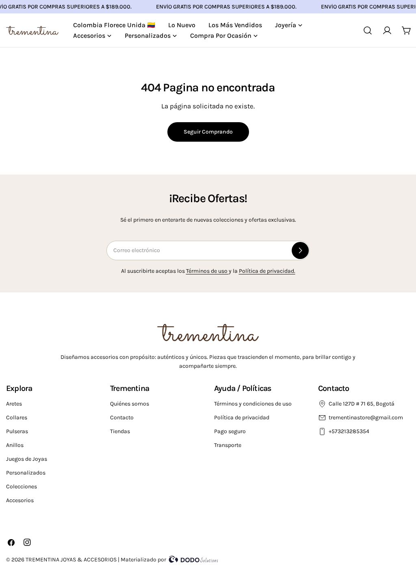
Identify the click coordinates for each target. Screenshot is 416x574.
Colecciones (21, 486)
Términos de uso (207, 271)
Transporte (227, 445)
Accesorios (20, 500)
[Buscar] (368, 30)
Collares (16, 417)
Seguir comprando (208, 131)
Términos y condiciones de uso (253, 403)
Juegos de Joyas (26, 458)
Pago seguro (230, 431)
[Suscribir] (300, 250)
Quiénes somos (129, 403)
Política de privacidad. (267, 271)
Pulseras (17, 431)
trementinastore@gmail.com (366, 417)
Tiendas (120, 431)
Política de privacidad (241, 417)
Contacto (122, 417)
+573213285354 (349, 431)
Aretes (14, 403)
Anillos (15, 445)
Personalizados (26, 472)
